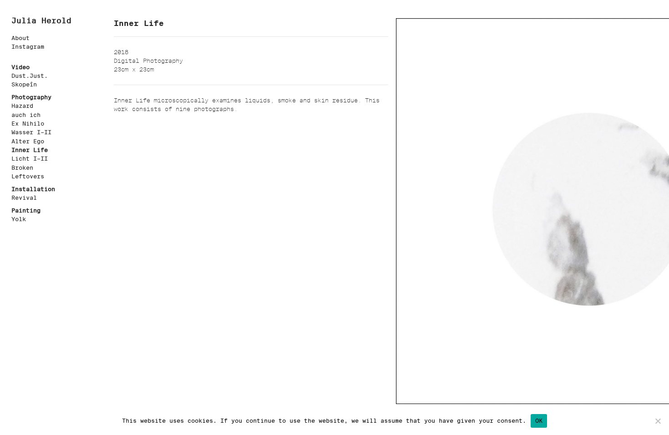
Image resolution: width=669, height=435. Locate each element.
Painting (26, 210)
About (20, 38)
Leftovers (27, 176)
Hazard (22, 105)
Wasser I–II (31, 132)
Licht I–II (29, 158)
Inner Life (29, 150)
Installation (33, 189)
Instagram (27, 46)
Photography (31, 97)
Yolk (18, 219)
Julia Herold (41, 20)
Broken (22, 167)
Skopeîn (24, 84)
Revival (24, 197)
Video (20, 67)
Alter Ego (27, 141)
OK (539, 420)
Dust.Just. (29, 75)
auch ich (26, 114)
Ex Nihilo (27, 123)
